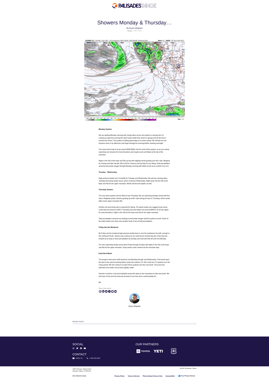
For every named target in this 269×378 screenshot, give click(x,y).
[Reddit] (106, 291)
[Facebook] (100, 291)
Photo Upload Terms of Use (152, 376)
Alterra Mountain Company (79, 376)
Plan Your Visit (70, 14)
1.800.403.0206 (94, 358)
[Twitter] (77, 348)
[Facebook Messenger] (112, 291)
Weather (130, 31)
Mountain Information (125, 14)
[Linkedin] (103, 291)
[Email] (115, 291)
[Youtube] (85, 348)
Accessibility (170, 376)
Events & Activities (173, 14)
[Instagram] (73, 348)
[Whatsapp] (109, 291)
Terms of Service (134, 376)
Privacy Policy (120, 376)
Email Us (78, 358)
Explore (16, 14)
